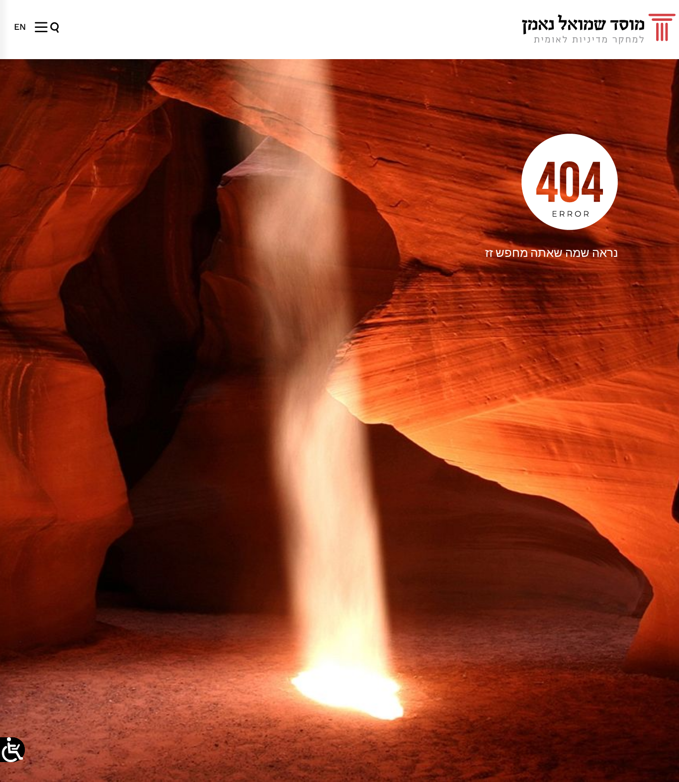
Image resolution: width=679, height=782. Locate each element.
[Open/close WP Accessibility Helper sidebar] (12, 749)
